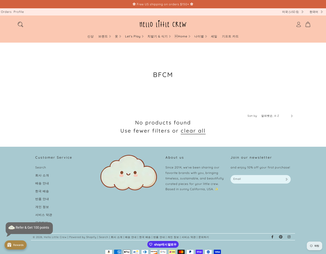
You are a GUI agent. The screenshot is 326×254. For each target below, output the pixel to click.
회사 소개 (42, 175)
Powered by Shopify (82, 237)
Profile (19, 12)
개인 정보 (42, 207)
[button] (104, 36)
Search (40, 167)
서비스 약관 (43, 215)
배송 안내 (42, 183)
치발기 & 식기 (158, 36)
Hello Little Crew (55, 237)
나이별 (199, 36)
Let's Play (133, 36)
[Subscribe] (286, 179)
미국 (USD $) (290, 12)
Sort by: (252, 115)
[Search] (20, 24)
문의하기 (203, 237)
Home (181, 36)
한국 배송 (42, 191)
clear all (193, 130)
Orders (6, 12)
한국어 (314, 12)
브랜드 (103, 36)
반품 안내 (42, 199)
